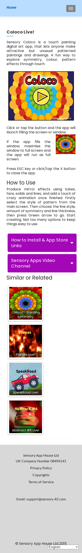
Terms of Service (41, 482)
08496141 (58, 461)
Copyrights (41, 475)
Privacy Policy (41, 468)
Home (11, 7)
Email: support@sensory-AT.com (41, 499)
